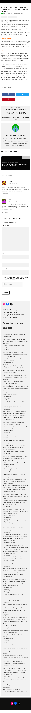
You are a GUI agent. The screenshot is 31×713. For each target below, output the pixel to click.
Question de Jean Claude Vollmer (11, 383)
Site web (4, 268)
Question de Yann (7, 396)
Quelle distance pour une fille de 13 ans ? (13, 381)
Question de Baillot (7, 674)
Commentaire (6, 225)
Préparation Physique (13, 317)
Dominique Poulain (8, 13)
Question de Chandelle (8, 464)
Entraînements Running (8, 310)
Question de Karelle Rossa (9, 553)
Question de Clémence (8, 419)
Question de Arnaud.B (8, 576)
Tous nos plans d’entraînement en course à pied (14, 684)
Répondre (5, 193)
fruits (10, 87)
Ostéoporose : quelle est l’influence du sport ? (14, 440)
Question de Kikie (7, 686)
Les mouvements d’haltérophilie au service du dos (15, 551)
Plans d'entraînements (18, 314)
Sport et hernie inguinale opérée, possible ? (13, 451)
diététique (4, 87)
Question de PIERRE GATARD (10, 665)
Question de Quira (7, 442)
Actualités (5, 317)
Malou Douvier (13, 200)
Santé (19, 317)
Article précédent (15, 107)
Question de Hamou (7, 506)
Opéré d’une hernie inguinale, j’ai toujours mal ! (14, 334)
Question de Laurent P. (8, 430)
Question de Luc (7, 336)
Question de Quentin (8, 638)
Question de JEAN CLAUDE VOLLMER (12, 600)
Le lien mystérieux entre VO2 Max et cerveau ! (14, 370)
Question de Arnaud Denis (9, 476)
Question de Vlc (7, 517)
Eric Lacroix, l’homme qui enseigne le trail (15, 118)
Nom (3, 253)
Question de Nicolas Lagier (9, 372)
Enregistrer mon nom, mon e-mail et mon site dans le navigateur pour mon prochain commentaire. (16, 278)
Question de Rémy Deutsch (9, 625)
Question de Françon (8, 453)
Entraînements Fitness (8, 314)
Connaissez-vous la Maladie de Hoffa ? (12, 406)
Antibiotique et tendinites (9, 515)
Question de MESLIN (8, 362)
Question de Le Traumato (9, 530)
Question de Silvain (7, 614)
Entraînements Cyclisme (11, 312)
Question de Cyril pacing (9, 491)
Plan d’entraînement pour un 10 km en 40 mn (13, 563)
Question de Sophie (7, 587)
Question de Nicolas (7, 651)
